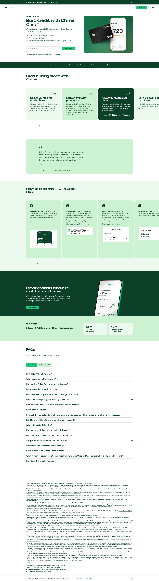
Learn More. (110, 502)
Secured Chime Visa (123, 510)
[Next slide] (39, 125)
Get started (141, 7)
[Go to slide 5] (37, 125)
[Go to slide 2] (31, 125)
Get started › (95, 65)
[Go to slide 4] (35, 125)
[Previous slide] (27, 125)
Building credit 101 (44, 365)
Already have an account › (32, 52)
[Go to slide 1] (29, 125)
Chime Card (47, 104)
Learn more (54, 2)
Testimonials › (66, 65)
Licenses (28, 562)
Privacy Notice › (58, 54)
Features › (53, 65)
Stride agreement (76, 515)
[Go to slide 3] (33, 125)
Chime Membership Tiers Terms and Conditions (106, 529)
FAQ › (107, 65)
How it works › (81, 65)
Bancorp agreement (66, 515)
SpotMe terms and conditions (33, 540)
